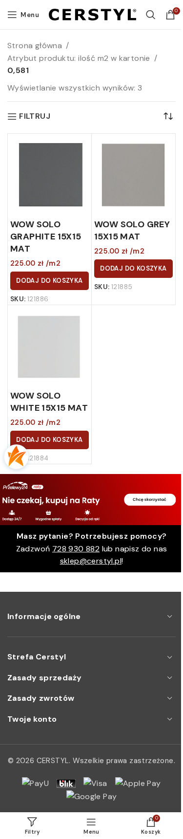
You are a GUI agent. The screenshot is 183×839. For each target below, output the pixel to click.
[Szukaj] (151, 14)
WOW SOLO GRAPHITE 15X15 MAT (45, 237)
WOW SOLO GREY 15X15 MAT (132, 230)
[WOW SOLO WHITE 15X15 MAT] (49, 347)
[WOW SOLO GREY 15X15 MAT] (133, 175)
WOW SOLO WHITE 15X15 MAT (49, 402)
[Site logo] (92, 14)
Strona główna (34, 45)
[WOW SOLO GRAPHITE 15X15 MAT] (49, 175)
